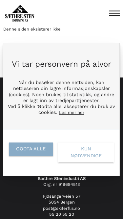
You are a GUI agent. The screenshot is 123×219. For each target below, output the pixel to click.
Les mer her (71, 112)
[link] (31, 149)
